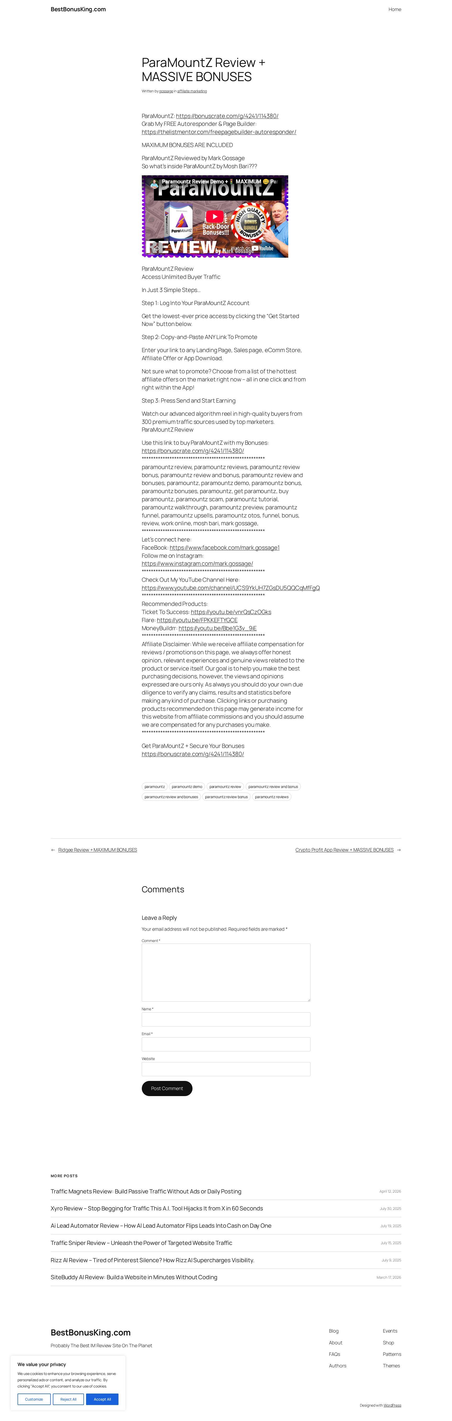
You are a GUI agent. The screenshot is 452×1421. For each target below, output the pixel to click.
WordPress (392, 1405)
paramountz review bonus (226, 796)
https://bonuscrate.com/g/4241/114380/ (227, 116)
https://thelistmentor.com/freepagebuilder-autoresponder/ (219, 132)
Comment (151, 940)
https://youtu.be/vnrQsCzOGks (231, 612)
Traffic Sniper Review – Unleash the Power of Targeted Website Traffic (141, 1243)
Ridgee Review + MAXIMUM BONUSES (97, 850)
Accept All (102, 1399)
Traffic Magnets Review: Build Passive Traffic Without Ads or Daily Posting (146, 1191)
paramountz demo (187, 786)
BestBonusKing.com (78, 9)
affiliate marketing (192, 90)
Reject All (68, 1399)
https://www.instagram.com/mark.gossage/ (197, 563)
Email (147, 1033)
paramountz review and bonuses (171, 796)
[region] (68, 1383)
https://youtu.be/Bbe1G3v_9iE (218, 628)
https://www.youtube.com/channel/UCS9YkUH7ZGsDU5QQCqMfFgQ (231, 588)
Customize (34, 1399)
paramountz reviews (272, 796)
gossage (166, 90)
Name (148, 1008)
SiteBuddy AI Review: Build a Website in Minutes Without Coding (134, 1277)
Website (148, 1058)
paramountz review (225, 786)
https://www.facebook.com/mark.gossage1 (225, 547)
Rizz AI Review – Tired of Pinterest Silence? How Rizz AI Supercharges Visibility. (153, 1260)
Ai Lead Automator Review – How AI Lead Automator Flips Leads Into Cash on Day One (161, 1225)
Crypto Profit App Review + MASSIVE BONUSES (345, 850)
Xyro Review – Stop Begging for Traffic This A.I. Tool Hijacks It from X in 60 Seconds (157, 1208)
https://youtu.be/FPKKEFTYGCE (197, 620)
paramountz (155, 786)
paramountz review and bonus (273, 786)
